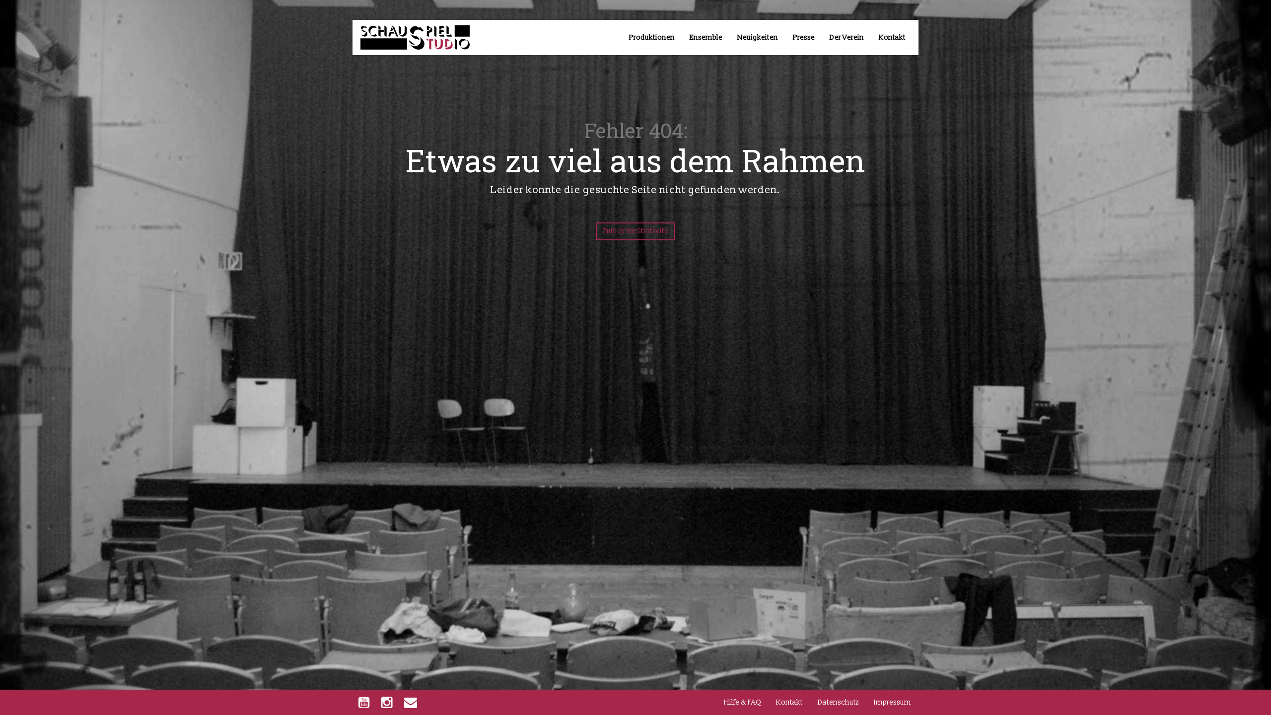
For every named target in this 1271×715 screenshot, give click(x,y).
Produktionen (652, 37)
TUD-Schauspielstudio (405, 41)
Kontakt (892, 37)
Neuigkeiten (757, 37)
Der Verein (847, 37)
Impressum (892, 702)
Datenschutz (838, 702)
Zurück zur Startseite (635, 231)
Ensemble (706, 37)
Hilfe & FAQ (742, 702)
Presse (804, 37)
